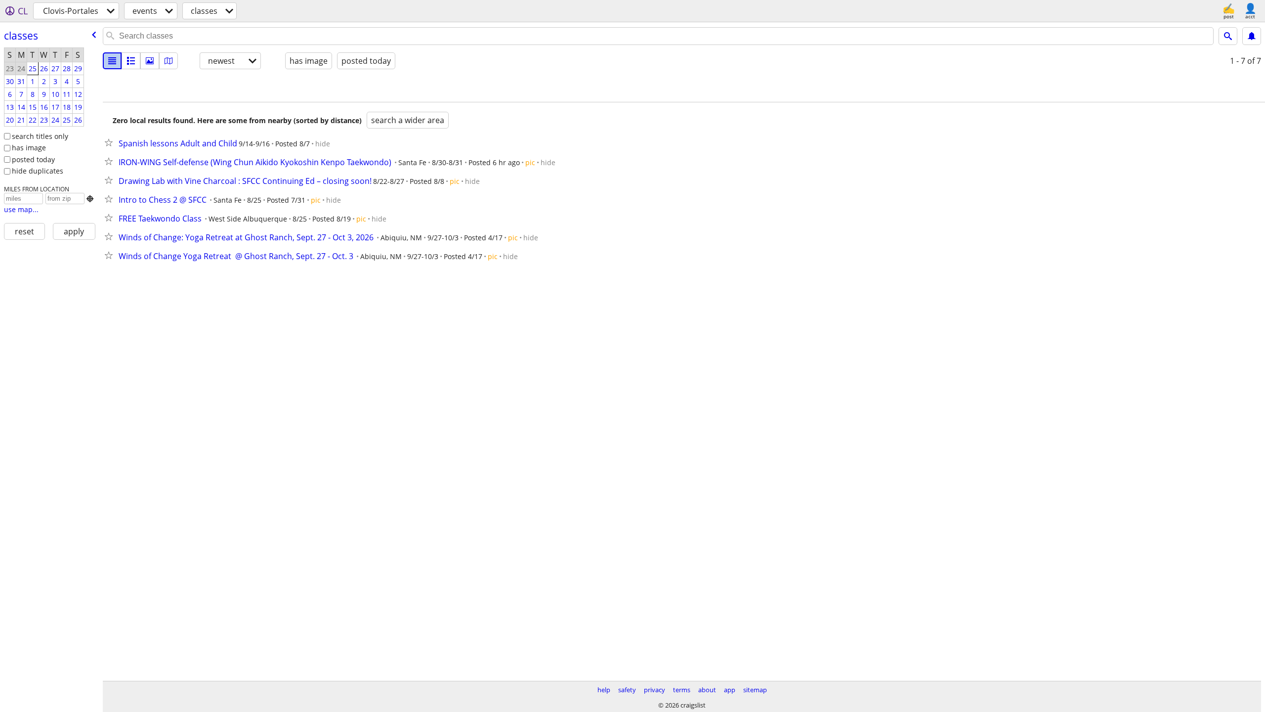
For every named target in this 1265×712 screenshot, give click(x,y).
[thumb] (131, 60)
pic (530, 162)
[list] (112, 60)
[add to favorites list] (111, 142)
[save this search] (1251, 36)
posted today (33, 159)
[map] (168, 60)
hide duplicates (37, 171)
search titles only (40, 136)
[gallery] (149, 60)
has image (29, 147)
